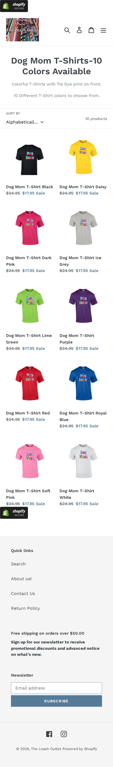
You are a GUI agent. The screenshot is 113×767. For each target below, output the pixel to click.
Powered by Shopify (80, 749)
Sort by (13, 113)
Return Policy (25, 608)
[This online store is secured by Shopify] (14, 10)
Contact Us (23, 593)
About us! (21, 578)
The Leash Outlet (46, 749)
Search (18, 563)
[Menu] (103, 30)
